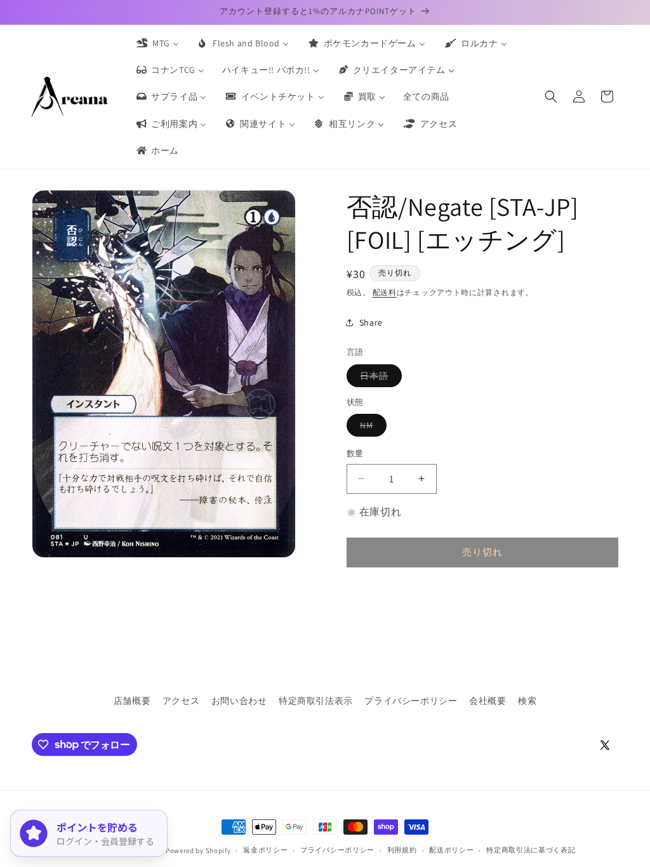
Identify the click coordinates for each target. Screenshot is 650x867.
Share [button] (371, 322)
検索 (527, 700)
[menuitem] (157, 43)
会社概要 (487, 700)
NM (371, 428)
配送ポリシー (451, 849)
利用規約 (402, 849)
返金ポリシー (265, 849)
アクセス (180, 700)
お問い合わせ (239, 700)
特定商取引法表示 (316, 700)
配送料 (385, 292)
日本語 (378, 378)
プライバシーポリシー (410, 700)
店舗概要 (132, 700)
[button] (551, 96)
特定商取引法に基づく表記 (530, 849)
